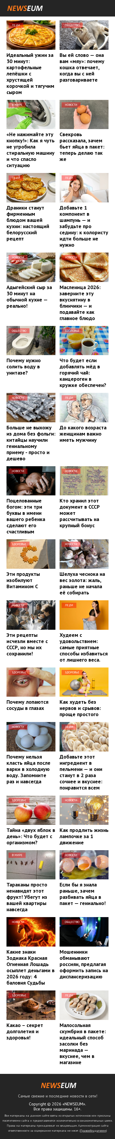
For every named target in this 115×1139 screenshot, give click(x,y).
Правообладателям (93, 1131)
